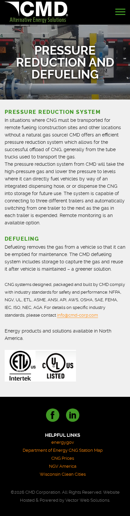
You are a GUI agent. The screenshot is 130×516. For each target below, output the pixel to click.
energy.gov (62, 442)
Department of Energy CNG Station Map (63, 450)
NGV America (62, 466)
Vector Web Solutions (87, 500)
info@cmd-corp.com (77, 315)
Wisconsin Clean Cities (63, 474)
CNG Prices (62, 458)
